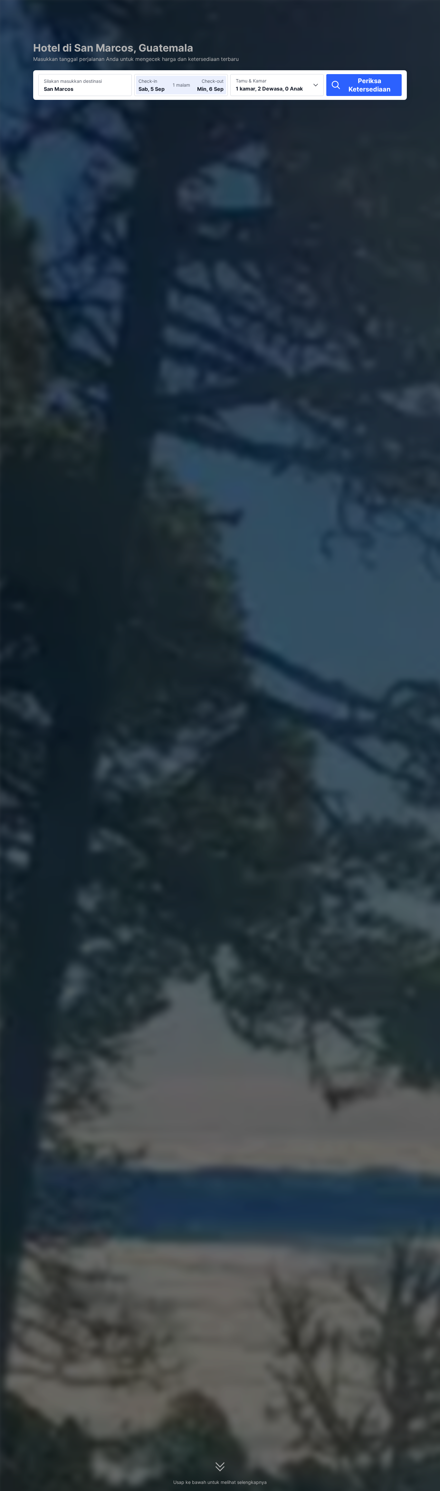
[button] (381, 10)
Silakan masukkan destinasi (73, 81)
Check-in (148, 81)
